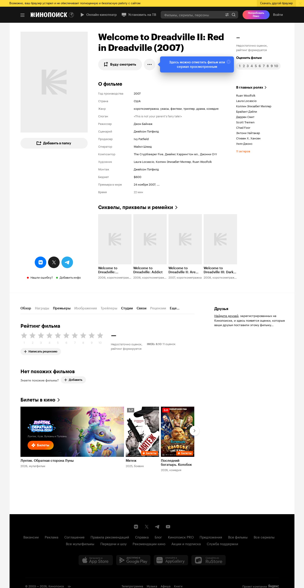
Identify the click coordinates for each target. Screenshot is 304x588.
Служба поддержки (222, 543)
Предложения (211, 536)
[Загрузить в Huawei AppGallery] (171, 560)
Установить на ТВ (142, 15)
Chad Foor (243, 127)
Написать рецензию (42, 350)
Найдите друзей (226, 315)
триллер (189, 108)
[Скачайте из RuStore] (208, 560)
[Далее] (194, 431)
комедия (213, 108)
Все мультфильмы (80, 543)
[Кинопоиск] (49, 15)
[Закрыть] (228, 61)
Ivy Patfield (141, 138)
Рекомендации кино (149, 543)
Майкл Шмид (143, 146)
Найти (233, 14)
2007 (137, 93)
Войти (278, 15)
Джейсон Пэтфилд (146, 131)
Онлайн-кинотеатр (101, 15)
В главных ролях (249, 87)
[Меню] (22, 15)
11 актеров (243, 151)
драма (200, 108)
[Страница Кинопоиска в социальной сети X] (146, 526)
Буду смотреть (123, 64)
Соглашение (74, 536)
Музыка (152, 586)
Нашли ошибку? (41, 277)
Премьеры (62, 308)
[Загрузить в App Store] (96, 560)
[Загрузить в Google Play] (133, 560)
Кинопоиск (56, 586)
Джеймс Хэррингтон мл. (182, 153)
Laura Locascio (144, 161)
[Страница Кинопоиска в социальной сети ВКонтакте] (136, 526)
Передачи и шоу (113, 543)
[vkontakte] (40, 262)
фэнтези (176, 108)
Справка (142, 536)
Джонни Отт (208, 153)
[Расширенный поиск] (227, 14)
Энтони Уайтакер (248, 132)
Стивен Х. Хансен (248, 138)
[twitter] (54, 262)
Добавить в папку (57, 143)
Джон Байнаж (143, 123)
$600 (137, 176)
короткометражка (146, 108)
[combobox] (192, 14)
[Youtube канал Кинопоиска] (168, 526)
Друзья (221, 308)
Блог (158, 536)
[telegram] (67, 262)
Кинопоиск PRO (181, 536)
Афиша (165, 586)
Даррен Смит (245, 116)
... (158, 184)
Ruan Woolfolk (202, 161)
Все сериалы (264, 536)
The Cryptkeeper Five (148, 153)
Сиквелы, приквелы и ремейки (135, 207)
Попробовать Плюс (256, 15)
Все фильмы (238, 536)
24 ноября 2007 (144, 184)
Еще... (174, 308)
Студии (127, 308)
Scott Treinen (245, 122)
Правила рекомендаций (110, 536)
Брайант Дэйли (246, 111)
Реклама (51, 536)
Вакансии (31, 536)
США (137, 100)
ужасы (164, 108)
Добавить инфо (70, 277)
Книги (178, 586)
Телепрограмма (132, 586)
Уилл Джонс (244, 143)
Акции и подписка (186, 543)
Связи (141, 308)
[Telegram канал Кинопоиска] (157, 526)
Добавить (75, 379)
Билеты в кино (37, 400)
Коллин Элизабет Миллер (173, 161)
